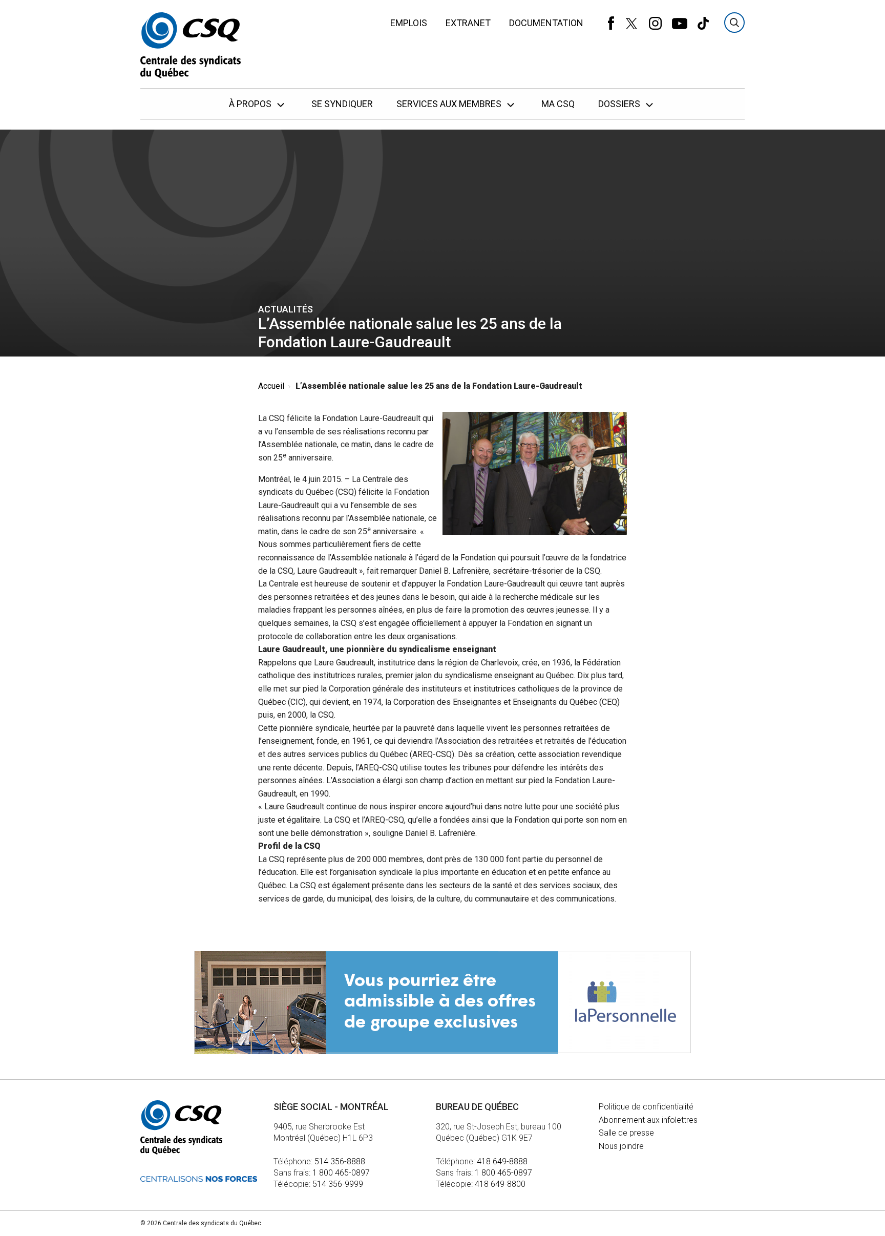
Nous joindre (621, 1146)
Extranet (468, 22)
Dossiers (620, 103)
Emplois (408, 22)
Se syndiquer (342, 103)
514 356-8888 (339, 1161)
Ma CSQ (558, 103)
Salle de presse (626, 1133)
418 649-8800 (500, 1184)
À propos (251, 103)
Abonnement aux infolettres (648, 1120)
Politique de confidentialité (646, 1107)
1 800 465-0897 (341, 1173)
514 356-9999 (337, 1184)
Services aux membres (449, 103)
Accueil (271, 386)
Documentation (546, 22)
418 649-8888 (502, 1161)
